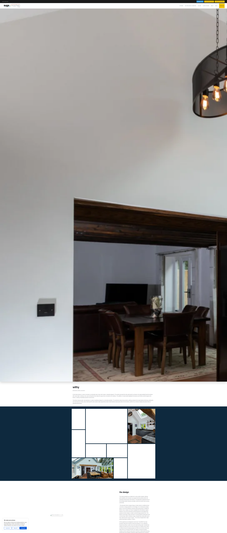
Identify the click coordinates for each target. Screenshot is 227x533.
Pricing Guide (200, 1)
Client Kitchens (206, 5)
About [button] (212, 5)
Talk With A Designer (220, 1)
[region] (15, 524)
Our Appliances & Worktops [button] (190, 5)
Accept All (23, 528)
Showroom (222, 5)
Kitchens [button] (181, 5)
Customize (8, 528)
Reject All (15, 528)
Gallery (199, 5)
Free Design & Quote (209, 1)
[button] (78, 419)
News (216, 5)
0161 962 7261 (5, 1)
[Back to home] (12, 6)
